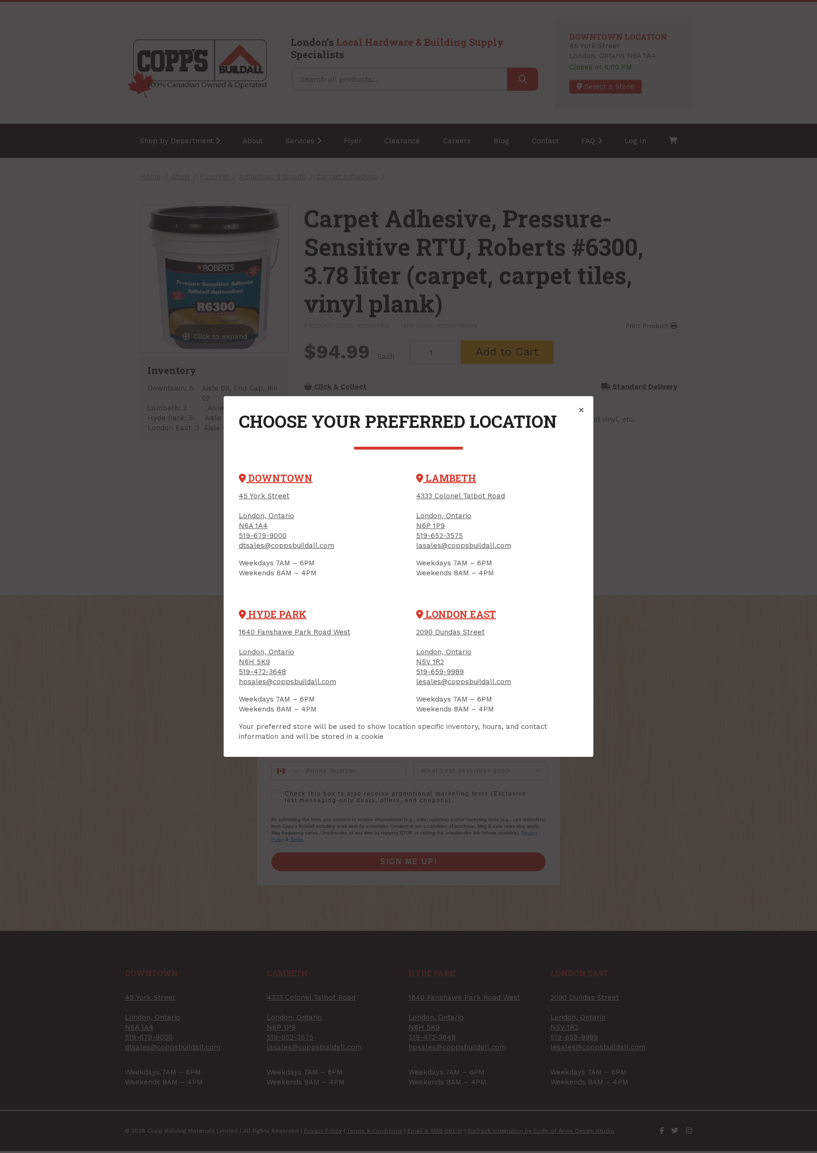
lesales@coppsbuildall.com (463, 681)
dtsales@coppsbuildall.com (286, 545)
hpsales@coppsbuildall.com (287, 681)
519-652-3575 (439, 535)
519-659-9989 (440, 672)
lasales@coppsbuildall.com (463, 545)
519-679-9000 (263, 535)
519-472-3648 (262, 672)
